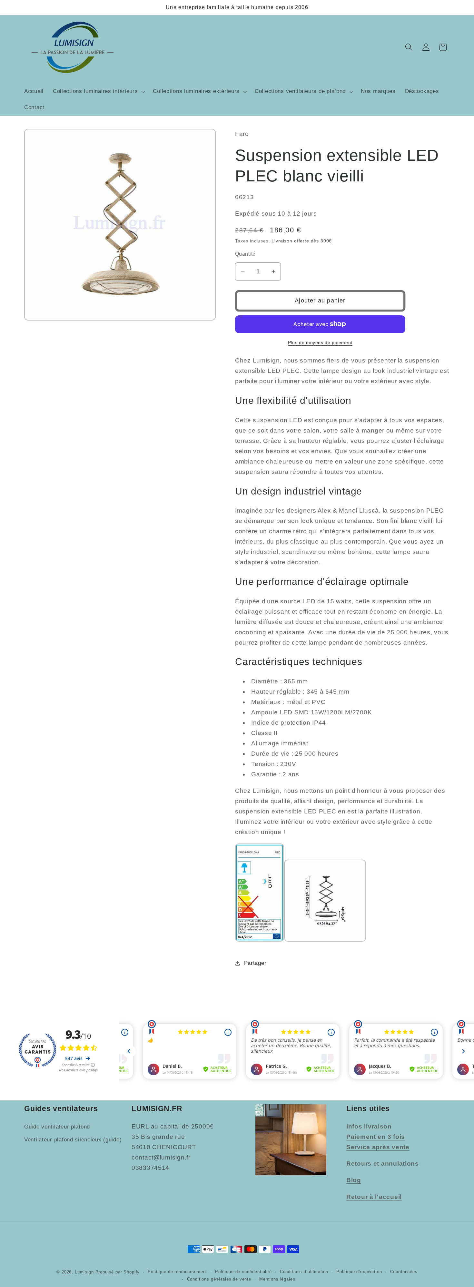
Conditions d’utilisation (304, 1271)
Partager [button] (255, 963)
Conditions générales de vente (219, 1279)
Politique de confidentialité (243, 1271)
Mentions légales (277, 1279)
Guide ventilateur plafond (57, 1127)
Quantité (245, 254)
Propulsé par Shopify (117, 1272)
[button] (98, 92)
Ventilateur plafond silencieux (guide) (73, 1140)
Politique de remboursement (177, 1271)
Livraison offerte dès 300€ (302, 240)
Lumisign (84, 1272)
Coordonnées (404, 1271)
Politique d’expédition (359, 1271)
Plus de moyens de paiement (320, 342)
